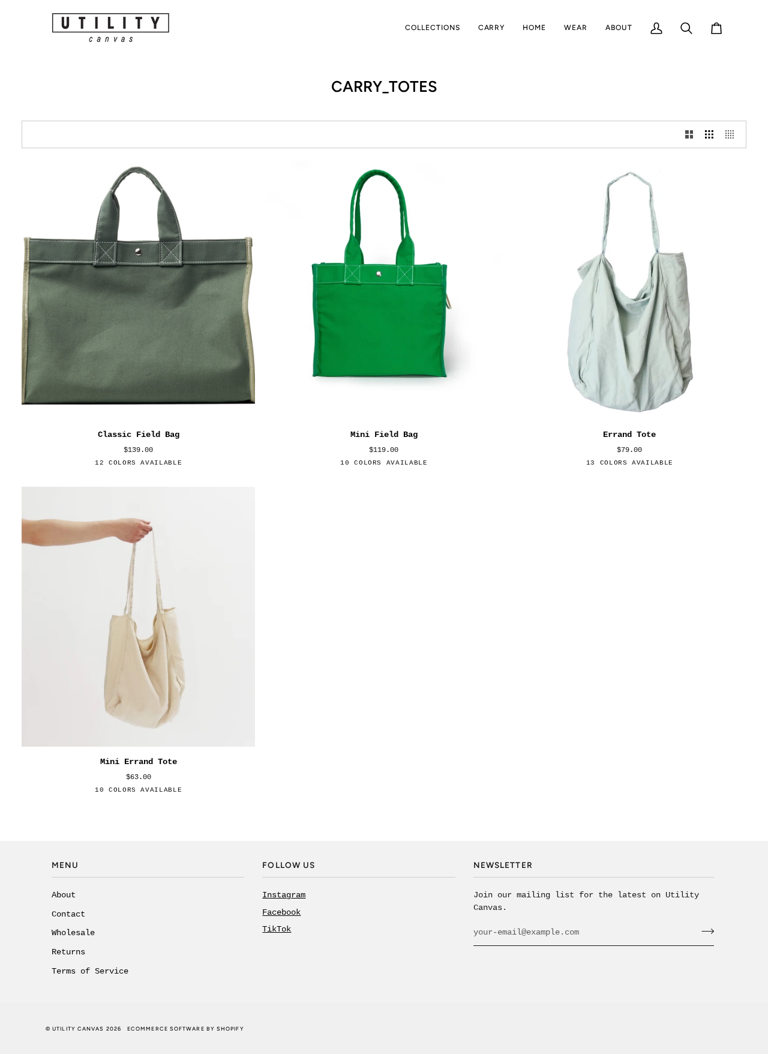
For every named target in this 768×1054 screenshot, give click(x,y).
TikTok (276, 929)
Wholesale (73, 933)
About (64, 895)
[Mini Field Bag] (383, 290)
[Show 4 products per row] (732, 134)
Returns (68, 952)
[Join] (704, 931)
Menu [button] (65, 865)
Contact (68, 914)
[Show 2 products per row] (689, 134)
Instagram (283, 895)
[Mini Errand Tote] (138, 617)
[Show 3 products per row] (709, 134)
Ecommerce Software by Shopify (185, 1028)
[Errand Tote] (629, 290)
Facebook (281, 912)
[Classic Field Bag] (138, 290)
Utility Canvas (78, 1028)
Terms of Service (90, 971)
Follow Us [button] (288, 865)
